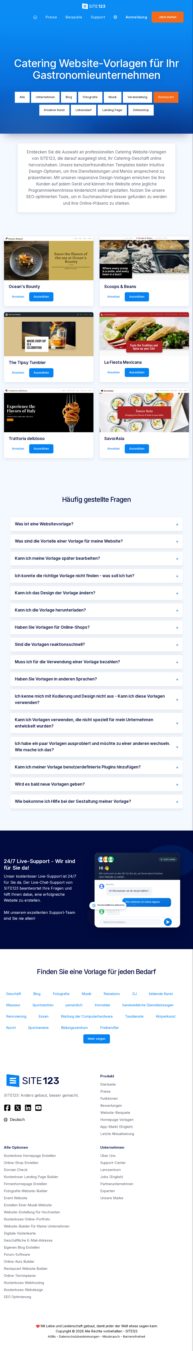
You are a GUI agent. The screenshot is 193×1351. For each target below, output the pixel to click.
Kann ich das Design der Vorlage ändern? (55, 593)
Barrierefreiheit (134, 1336)
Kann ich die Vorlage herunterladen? (50, 610)
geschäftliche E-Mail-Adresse (28, 1240)
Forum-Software (17, 1254)
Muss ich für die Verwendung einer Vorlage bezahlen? (67, 662)
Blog (69, 97)
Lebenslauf (84, 110)
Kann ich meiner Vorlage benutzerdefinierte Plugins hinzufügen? (78, 767)
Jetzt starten (168, 17)
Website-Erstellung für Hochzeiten (32, 1212)
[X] (17, 1107)
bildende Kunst (161, 993)
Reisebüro (112, 993)
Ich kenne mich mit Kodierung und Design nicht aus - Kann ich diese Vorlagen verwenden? (90, 699)
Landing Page (112, 110)
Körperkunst (165, 1016)
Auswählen (41, 296)
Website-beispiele (115, 1112)
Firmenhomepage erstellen (25, 1184)
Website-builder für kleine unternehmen (36, 1226)
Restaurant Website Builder (26, 1268)
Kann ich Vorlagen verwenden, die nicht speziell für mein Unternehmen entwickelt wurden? (84, 722)
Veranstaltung (137, 97)
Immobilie (102, 1005)
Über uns (108, 1155)
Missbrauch (111, 1336)
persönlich (74, 1005)
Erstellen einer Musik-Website (28, 1205)
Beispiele (74, 17)
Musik (113, 97)
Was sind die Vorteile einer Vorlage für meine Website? (69, 541)
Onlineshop (141, 110)
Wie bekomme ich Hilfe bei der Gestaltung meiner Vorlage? (73, 801)
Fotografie (90, 97)
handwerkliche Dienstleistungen (147, 1005)
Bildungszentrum (74, 1027)
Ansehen (18, 296)
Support (98, 17)
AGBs (52, 1336)
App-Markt (116, 1126)
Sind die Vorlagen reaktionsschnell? (50, 644)
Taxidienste (134, 1016)
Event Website (15, 1198)
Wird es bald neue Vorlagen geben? (50, 784)
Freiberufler (109, 1027)
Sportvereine (38, 1027)
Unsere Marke (111, 1198)
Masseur (13, 1005)
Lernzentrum (110, 1169)
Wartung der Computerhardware (87, 1016)
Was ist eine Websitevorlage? (44, 524)
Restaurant (166, 97)
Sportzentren (42, 1005)
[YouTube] (38, 1107)
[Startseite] (35, 17)
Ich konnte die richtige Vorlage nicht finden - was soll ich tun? (74, 575)
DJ (134, 993)
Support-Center (113, 1162)
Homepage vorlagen (116, 1119)
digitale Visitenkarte (20, 1233)
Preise (51, 17)
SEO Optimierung (17, 1297)
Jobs (111, 1177)
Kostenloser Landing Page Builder (31, 1177)
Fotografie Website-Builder (26, 1191)
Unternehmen (45, 97)
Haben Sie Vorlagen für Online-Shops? (52, 627)
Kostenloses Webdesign (23, 1289)
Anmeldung (136, 17)
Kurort (11, 1027)
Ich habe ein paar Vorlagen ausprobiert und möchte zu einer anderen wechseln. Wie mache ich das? (92, 746)
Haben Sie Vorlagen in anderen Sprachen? (56, 679)
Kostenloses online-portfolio (27, 1219)
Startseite (108, 1084)
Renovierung (16, 1016)
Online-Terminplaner (20, 1275)
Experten (107, 1191)
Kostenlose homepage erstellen (30, 1155)
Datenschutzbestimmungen (79, 1336)
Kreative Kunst (54, 110)
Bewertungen (111, 1105)
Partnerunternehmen (116, 1184)
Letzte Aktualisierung (117, 1133)
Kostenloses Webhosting (24, 1282)
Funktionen (109, 1098)
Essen (43, 1016)
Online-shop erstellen (21, 1162)
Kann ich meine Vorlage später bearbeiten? (57, 558)
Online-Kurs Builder (19, 1261)
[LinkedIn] (28, 1107)
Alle (22, 97)
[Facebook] (8, 1107)
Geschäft (13, 993)
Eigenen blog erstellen (22, 1247)
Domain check (16, 1169)
